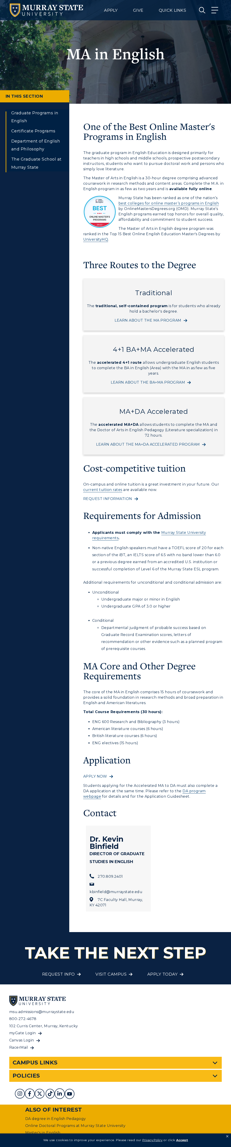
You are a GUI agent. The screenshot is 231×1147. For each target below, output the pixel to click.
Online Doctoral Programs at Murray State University (75, 1126)
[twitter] (39, 1094)
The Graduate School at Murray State (36, 163)
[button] (227, 1136)
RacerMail (18, 1047)
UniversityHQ (95, 239)
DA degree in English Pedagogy (55, 1119)
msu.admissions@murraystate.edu (41, 1012)
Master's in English (42, 1133)
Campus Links (35, 1062)
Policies (26, 1075)
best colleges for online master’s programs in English (168, 203)
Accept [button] (182, 1140)
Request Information (107, 499)
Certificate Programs (33, 131)
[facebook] (30, 1094)
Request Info (58, 974)
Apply (111, 10)
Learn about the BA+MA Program (148, 382)
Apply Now (95, 776)
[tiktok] (50, 1094)
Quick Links (172, 10)
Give (138, 10)
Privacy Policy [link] (152, 1140)
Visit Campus (111, 974)
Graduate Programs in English (34, 117)
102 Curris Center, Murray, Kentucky (43, 1026)
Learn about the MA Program (148, 320)
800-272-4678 (23, 1019)
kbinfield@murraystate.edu (116, 892)
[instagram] (20, 1094)
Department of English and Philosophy (35, 145)
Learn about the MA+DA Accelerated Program (148, 444)
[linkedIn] (60, 1094)
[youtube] (69, 1094)
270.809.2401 (110, 876)
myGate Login (22, 1033)
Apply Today (162, 974)
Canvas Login (21, 1040)
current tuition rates (102, 490)
